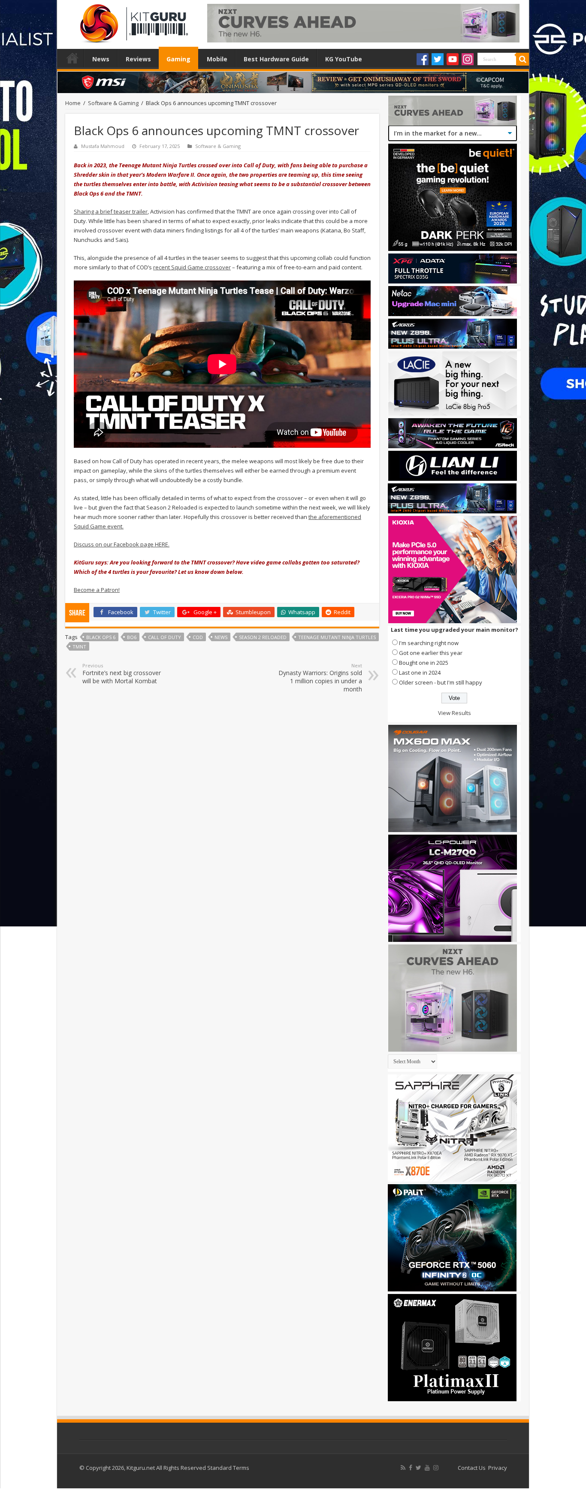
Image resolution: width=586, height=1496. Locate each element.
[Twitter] (438, 59)
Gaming (178, 59)
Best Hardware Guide (276, 59)
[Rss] (403, 1468)
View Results (454, 713)
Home (72, 58)
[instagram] (435, 1468)
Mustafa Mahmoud (102, 146)
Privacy (497, 1468)
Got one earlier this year (430, 653)
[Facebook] (423, 59)
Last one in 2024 (420, 672)
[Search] (522, 59)
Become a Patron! (97, 590)
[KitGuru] (132, 20)
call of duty (164, 637)
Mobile (217, 59)
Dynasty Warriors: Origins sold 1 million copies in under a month (320, 677)
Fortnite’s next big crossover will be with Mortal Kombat (121, 673)
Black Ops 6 (100, 637)
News (100, 59)
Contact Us (472, 1468)
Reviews (138, 59)
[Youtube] (453, 59)
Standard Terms (228, 1468)
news (220, 637)
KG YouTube (343, 59)
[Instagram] (468, 59)
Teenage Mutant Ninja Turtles (337, 637)
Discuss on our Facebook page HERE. (121, 544)
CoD (198, 637)
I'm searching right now (429, 643)
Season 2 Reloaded (263, 637)
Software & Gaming (113, 103)
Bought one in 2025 (423, 663)
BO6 (131, 637)
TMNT (79, 646)
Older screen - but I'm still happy (440, 682)
